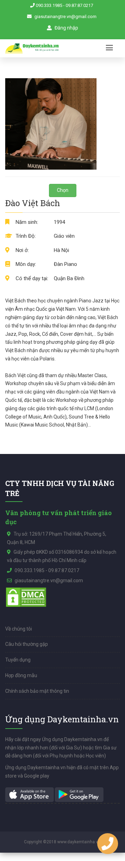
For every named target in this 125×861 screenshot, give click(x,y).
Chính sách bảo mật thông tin (37, 691)
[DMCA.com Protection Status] (26, 596)
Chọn (62, 190)
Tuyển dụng (18, 660)
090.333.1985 (49, 5)
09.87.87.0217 (79, 5)
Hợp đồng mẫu (21, 675)
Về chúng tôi (18, 629)
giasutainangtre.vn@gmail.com (65, 16)
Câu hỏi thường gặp (26, 644)
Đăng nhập (65, 28)
